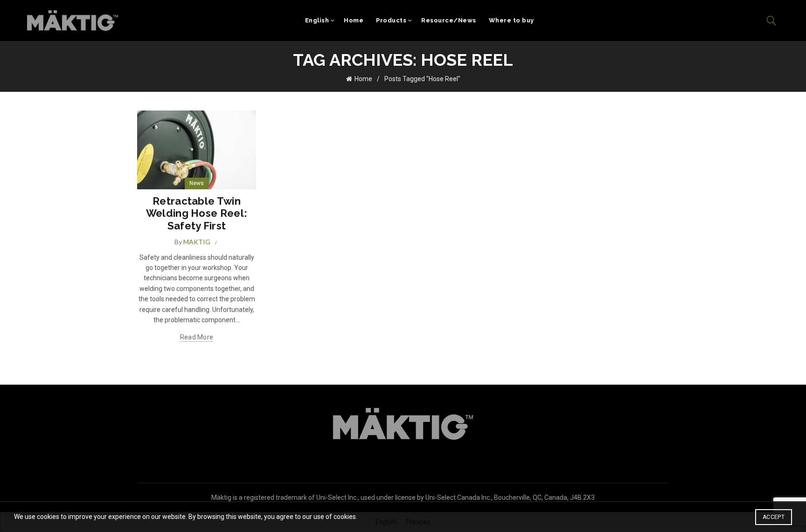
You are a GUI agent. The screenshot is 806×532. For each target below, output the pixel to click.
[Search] (771, 21)
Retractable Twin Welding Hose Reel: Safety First (196, 213)
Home (353, 20)
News (196, 183)
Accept (774, 517)
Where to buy (511, 20)
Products (391, 20)
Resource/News (448, 20)
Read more (197, 337)
